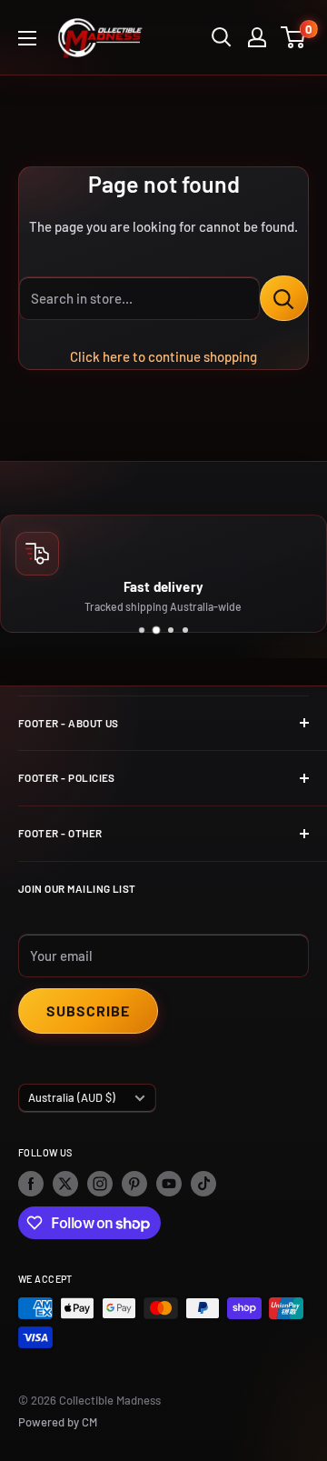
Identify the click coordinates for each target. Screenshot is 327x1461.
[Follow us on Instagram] (100, 1183)
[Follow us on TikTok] (203, 1183)
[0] (293, 37)
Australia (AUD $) (71, 1097)
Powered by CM (57, 1422)
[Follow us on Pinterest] (134, 1183)
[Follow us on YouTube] (169, 1183)
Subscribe (88, 1010)
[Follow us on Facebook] (31, 1183)
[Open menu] (27, 38)
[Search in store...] (284, 298)
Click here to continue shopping (163, 356)
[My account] (257, 37)
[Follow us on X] (65, 1183)
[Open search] (222, 37)
